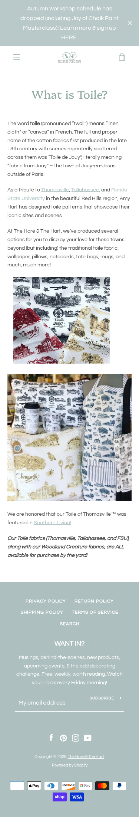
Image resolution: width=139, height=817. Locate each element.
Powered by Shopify (69, 765)
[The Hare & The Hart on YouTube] (88, 738)
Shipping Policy (42, 612)
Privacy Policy (46, 601)
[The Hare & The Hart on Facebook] (51, 738)
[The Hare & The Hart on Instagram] (75, 738)
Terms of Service (95, 612)
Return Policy (94, 601)
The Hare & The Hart (86, 757)
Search (69, 623)
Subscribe (102, 698)
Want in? (69, 643)
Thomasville (55, 190)
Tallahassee (85, 190)
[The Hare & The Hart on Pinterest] (63, 738)
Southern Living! (52, 522)
